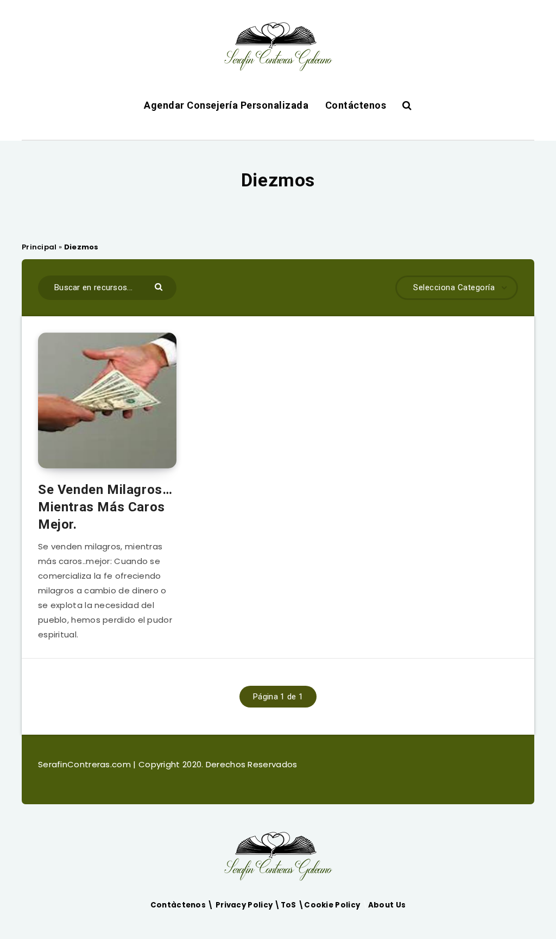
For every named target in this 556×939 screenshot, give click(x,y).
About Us (387, 905)
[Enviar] (160, 286)
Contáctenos (356, 105)
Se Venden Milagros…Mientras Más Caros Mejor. (105, 507)
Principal (39, 247)
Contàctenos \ (183, 905)
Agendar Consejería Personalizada (226, 105)
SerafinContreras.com (85, 764)
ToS (289, 905)
